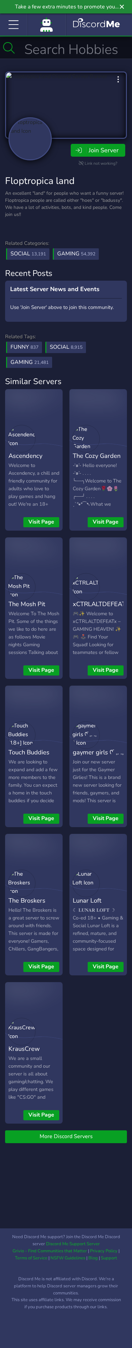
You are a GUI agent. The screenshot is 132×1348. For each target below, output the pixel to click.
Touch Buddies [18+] (28, 757)
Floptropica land (39, 181)
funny (24, 347)
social (66, 347)
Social (28, 253)
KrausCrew (24, 1048)
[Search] (9, 47)
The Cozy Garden (96, 455)
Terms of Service (31, 1258)
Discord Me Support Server (73, 1244)
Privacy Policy (103, 1251)
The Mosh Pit (26, 604)
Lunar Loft (87, 900)
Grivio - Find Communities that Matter (50, 1251)
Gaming (76, 253)
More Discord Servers (66, 1136)
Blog (93, 1258)
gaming (29, 362)
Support (109, 1258)
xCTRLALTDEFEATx (101, 604)
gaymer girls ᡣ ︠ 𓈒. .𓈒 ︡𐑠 (98, 757)
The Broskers (26, 900)
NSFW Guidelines (67, 1258)
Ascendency (25, 455)
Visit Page (41, 522)
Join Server (103, 150)
